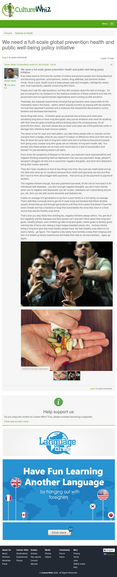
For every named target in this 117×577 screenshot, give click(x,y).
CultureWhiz (22, 64)
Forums (8, 33)
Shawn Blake (10, 80)
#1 (111, 64)
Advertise (6, 560)
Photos (48, 553)
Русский (110, 554)
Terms (76, 557)
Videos (48, 557)
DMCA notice (79, 563)
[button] (110, 244)
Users (61, 557)
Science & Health (24, 33)
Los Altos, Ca (10, 86)
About (4, 553)
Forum (62, 553)
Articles (34, 553)
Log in (5, 57)
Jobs (75, 560)
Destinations (22, 553)
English (109, 550)
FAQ (75, 567)
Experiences (22, 557)
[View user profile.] (11, 73)
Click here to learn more (16, 421)
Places (19, 560)
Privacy (76, 553)
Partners (6, 557)
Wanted (34, 563)
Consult (34, 560)
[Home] (58, 10)
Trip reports (36, 557)
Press (4, 563)
